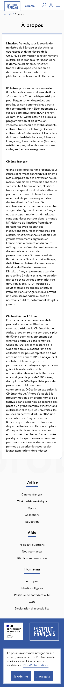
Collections (32, 515)
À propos (19, 14)
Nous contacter (32, 551)
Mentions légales (32, 588)
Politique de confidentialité (32, 595)
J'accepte (43, 676)
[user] (51, 5)
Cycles (32, 508)
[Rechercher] (44, 5)
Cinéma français (32, 494)
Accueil (7, 14)
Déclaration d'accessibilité (32, 608)
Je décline (21, 676)
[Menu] (58, 5)
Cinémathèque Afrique (32, 501)
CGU (32, 601)
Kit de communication (32, 558)
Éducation (32, 521)
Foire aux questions (32, 544)
